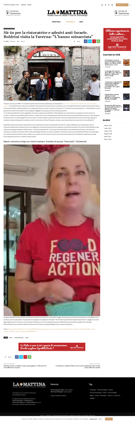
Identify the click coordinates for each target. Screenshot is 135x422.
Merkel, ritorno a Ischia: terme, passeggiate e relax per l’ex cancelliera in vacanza (25, 367)
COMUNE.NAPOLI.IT (31, 402)
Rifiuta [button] (100, 419)
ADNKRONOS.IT (28, 400)
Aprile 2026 (107, 136)
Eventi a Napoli (112, 392)
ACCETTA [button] (109, 419)
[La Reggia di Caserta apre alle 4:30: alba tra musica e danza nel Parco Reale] (126, 73)
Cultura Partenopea (9, 28)
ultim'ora (110, 395)
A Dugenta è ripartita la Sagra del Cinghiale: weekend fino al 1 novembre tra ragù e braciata (113, 85)
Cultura (10, 337)
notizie (97, 395)
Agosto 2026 (108, 125)
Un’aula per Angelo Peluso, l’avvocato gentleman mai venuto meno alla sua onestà (78, 367)
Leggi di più (93, 419)
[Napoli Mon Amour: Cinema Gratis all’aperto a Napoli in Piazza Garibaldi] (126, 97)
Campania (93, 390)
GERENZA (58, 395)
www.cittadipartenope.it (19, 394)
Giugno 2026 (108, 131)
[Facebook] (105, 5)
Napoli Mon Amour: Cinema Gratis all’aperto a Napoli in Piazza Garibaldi (112, 97)
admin (7, 41)
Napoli (26, 337)
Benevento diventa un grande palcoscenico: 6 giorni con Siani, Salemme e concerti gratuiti (113, 108)
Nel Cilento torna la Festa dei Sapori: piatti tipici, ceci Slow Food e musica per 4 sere (113, 62)
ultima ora (117, 395)
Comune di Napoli (102, 390)
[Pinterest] (109, 5)
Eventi (105, 392)
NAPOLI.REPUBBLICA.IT (19, 402)
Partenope (103, 395)
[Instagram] (112, 5)
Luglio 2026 (107, 128)
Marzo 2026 (107, 139)
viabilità (92, 398)
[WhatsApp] (98, 41)
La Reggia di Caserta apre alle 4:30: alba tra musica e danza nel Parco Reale (113, 73)
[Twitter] (102, 5)
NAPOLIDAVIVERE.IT (18, 400)
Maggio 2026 (108, 134)
